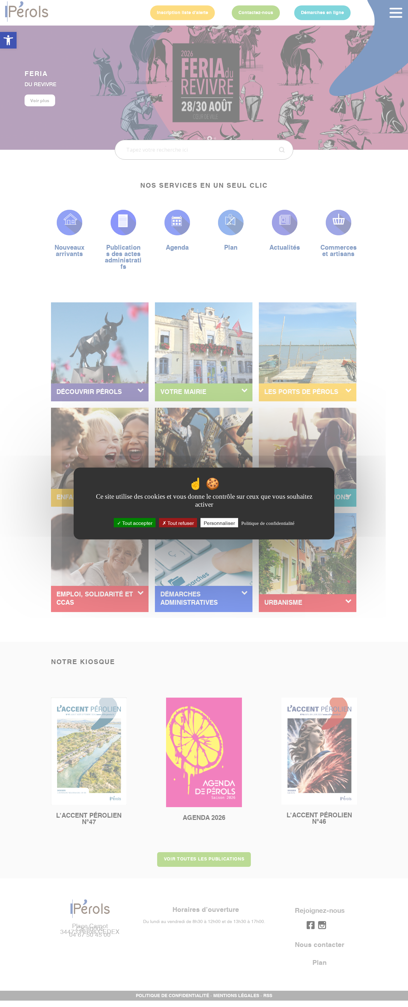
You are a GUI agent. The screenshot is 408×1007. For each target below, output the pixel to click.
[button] (8, 40)
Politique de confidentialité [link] (268, 523)
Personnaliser (219, 522)
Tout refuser (180, 522)
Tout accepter (136, 522)
